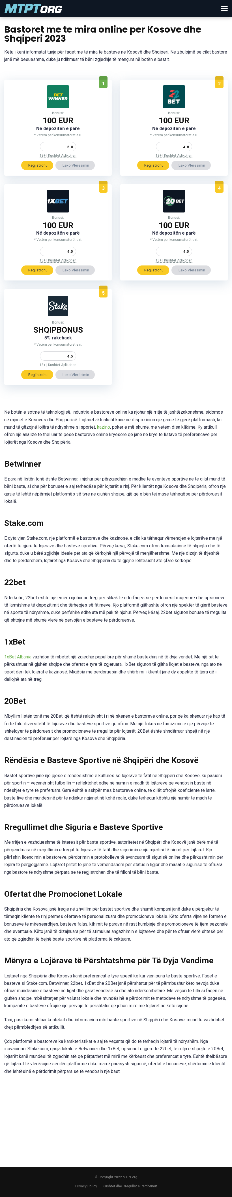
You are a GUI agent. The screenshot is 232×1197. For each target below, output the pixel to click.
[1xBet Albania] (58, 211)
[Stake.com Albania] (58, 315)
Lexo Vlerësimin (76, 165)
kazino (103, 427)
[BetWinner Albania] (58, 106)
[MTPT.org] (33, 7)
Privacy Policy (86, 1186)
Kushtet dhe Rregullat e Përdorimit (130, 1186)
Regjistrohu (38, 165)
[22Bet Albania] (174, 106)
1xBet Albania (17, 657)
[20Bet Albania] (174, 211)
